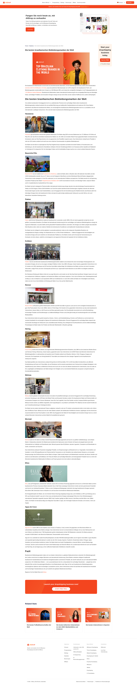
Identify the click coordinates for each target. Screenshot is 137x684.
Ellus (26, 483)
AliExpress (89, 664)
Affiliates (66, 661)
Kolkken (27, 261)
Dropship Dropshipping (92, 661)
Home (26, 45)
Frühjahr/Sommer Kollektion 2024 (50, 180)
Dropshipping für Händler (92, 655)
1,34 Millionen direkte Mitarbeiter (33, 92)
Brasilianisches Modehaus (50, 173)
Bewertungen (68, 2)
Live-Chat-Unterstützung (104, 651)
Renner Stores (28, 305)
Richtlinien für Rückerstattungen (102, 681)
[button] (46, 2)
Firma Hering (28, 349)
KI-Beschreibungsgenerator (78, 658)
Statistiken (66, 655)
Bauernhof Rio (29, 173)
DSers (88, 658)
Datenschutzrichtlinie (80, 681)
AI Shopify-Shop (77, 654)
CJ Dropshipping (90, 673)
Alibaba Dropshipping (91, 653)
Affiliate (74, 2)
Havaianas (28, 134)
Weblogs (62, 2)
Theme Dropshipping (91, 650)
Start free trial (61, 589)
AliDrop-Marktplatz (77, 651)
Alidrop (44, 572)
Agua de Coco (28, 527)
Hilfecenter (103, 647)
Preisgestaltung (55, 2)
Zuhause (66, 647)
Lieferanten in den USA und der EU (78, 648)
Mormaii (27, 439)
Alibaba (88, 667)
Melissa (27, 395)
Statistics (31, 45)
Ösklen (27, 220)
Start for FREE (105, 60)
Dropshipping (90, 670)
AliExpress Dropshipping (92, 647)
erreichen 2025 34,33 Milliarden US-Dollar (35, 87)
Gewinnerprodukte (81, 2)
